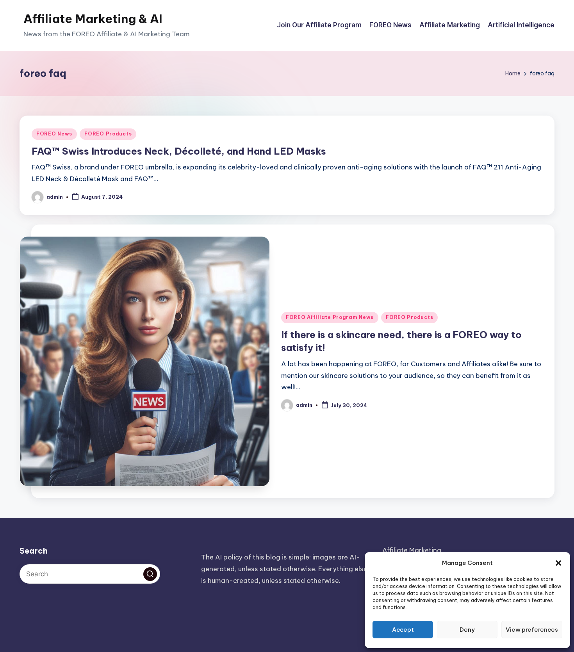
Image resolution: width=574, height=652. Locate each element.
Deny (467, 629)
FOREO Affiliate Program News (330, 317)
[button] (558, 563)
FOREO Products (108, 134)
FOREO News (54, 134)
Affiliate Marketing (411, 550)
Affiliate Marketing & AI (92, 18)
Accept (403, 629)
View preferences (532, 629)
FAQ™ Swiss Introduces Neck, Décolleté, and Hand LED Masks (179, 151)
